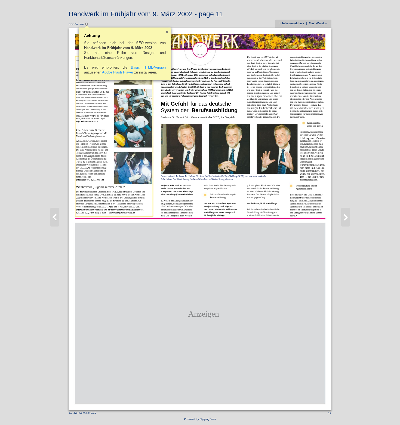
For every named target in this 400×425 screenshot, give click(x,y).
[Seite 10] (55, 217)
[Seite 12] (346, 217)
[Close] (167, 32)
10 (94, 412)
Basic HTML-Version (148, 67)
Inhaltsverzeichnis (292, 23)
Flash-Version (318, 23)
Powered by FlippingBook (200, 419)
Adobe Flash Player (117, 72)
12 (329, 413)
